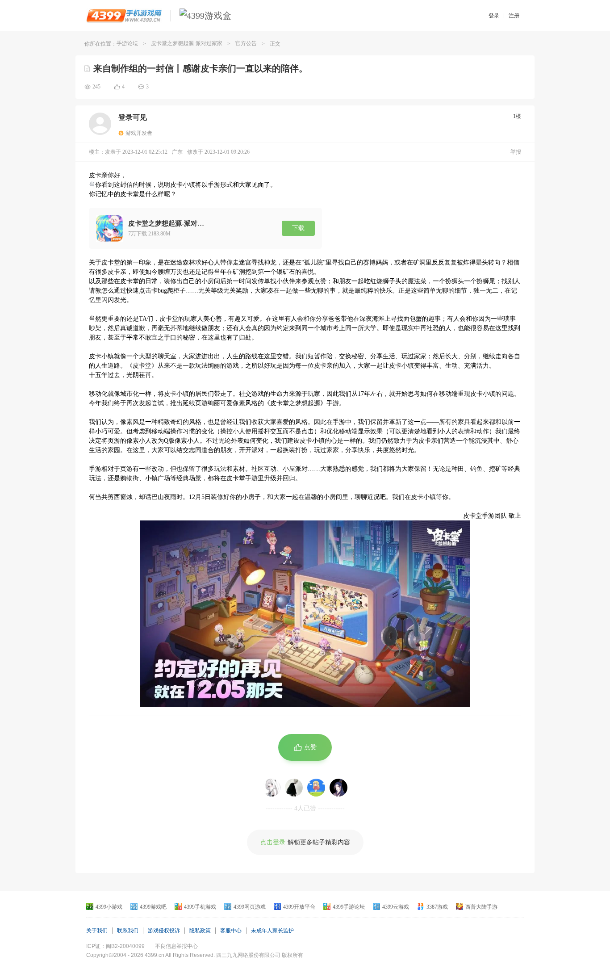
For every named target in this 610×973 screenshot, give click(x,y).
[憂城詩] (271, 788)
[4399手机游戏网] (124, 15)
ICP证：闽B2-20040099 (115, 946)
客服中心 (231, 930)
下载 (298, 228)
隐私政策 (200, 930)
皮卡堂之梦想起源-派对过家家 (186, 43)
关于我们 (97, 930)
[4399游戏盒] (205, 15)
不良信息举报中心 (176, 946)
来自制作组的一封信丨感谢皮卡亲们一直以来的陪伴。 (200, 68)
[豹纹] (294, 788)
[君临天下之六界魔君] (338, 788)
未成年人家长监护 (272, 930)
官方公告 (246, 43)
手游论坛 (127, 43)
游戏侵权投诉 (164, 930)
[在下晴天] (316, 788)
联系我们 (127, 930)
